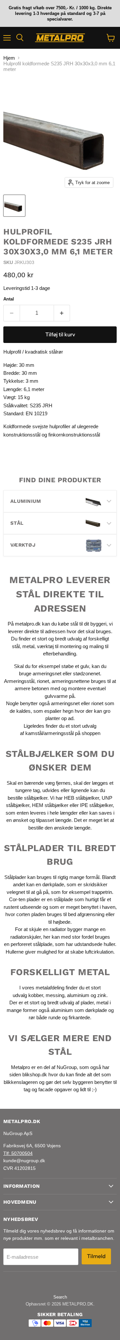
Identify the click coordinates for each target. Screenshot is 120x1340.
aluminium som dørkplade (79, 1010)
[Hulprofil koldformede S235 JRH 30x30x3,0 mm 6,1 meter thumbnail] (14, 205)
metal (28, 646)
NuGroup (67, 1067)
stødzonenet (86, 673)
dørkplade (53, 884)
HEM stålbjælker (50, 805)
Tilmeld (96, 1256)
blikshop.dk (34, 1074)
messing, (56, 995)
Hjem (9, 58)
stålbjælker (35, 798)
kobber (35, 995)
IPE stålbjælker (96, 805)
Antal (8, 299)
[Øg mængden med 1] (62, 313)
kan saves (100, 813)
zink (101, 995)
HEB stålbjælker (81, 798)
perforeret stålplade (31, 944)
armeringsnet (48, 673)
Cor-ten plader (24, 899)
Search (60, 1297)
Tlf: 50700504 (18, 1153)
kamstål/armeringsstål (49, 733)
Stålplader (15, 877)
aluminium (78, 995)
